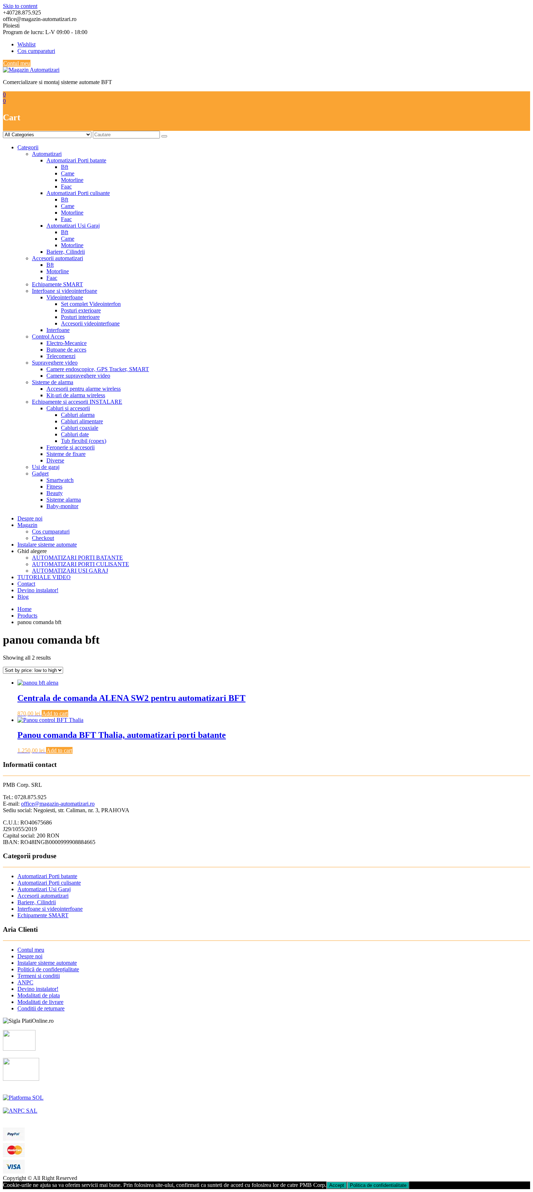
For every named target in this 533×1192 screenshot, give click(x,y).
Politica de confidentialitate (378, 1185)
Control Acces (48, 336)
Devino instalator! (37, 590)
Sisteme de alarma (52, 382)
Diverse (55, 460)
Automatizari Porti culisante (78, 193)
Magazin (27, 525)
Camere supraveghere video (78, 376)
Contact (26, 584)
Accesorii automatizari (57, 258)
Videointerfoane (64, 297)
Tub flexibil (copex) (83, 441)
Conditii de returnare (41, 1008)
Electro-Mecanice (66, 343)
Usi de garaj (45, 467)
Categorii (27, 147)
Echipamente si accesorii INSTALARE (77, 402)
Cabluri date (75, 434)
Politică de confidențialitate (48, 969)
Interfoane (58, 330)
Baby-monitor (62, 506)
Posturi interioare (80, 317)
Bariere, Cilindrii (65, 252)
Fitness (54, 486)
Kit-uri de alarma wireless (75, 395)
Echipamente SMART (57, 284)
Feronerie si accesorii (70, 447)
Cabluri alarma (78, 415)
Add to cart (55, 713)
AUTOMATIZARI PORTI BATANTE (77, 558)
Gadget (40, 473)
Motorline (72, 180)
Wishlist (26, 44)
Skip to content (20, 6)
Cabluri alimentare (82, 421)
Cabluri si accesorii (68, 408)
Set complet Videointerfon (91, 304)
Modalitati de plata (38, 995)
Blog (23, 597)
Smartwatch (60, 480)
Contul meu (16, 63)
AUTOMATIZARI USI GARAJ (70, 571)
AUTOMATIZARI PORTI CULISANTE (80, 564)
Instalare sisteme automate (47, 544)
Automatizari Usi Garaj (73, 226)
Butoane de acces (66, 349)
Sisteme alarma (63, 500)
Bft (64, 167)
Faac (66, 186)
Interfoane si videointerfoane (64, 291)
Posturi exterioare (81, 310)
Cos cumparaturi (36, 51)
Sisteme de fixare (66, 454)
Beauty (54, 493)
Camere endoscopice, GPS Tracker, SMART (97, 369)
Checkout (43, 538)
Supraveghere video (55, 363)
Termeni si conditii (38, 976)
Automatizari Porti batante (76, 160)
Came (67, 173)
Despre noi (29, 518)
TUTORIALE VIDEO (44, 577)
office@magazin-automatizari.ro (58, 804)
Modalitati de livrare (40, 1002)
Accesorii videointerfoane (90, 323)
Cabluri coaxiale (79, 428)
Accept (336, 1185)
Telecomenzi (60, 356)
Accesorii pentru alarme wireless (83, 389)
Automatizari (47, 154)
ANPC (25, 982)
